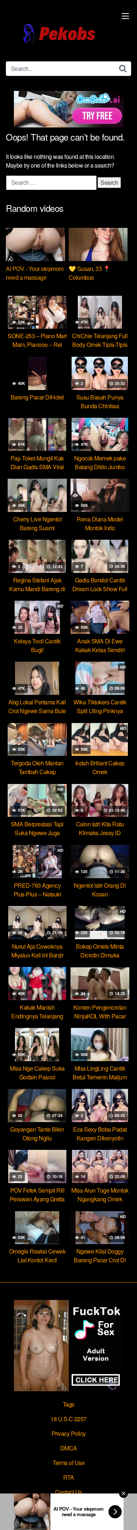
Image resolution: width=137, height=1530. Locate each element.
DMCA (68, 1448)
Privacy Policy (69, 1433)
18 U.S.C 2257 (68, 1419)
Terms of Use (68, 1462)
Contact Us (68, 1492)
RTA (68, 1477)
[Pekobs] (59, 34)
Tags (69, 1404)
